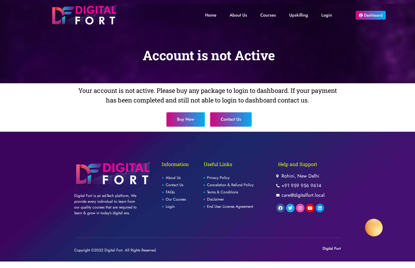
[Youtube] (310, 208)
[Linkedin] (320, 208)
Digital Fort (332, 248)
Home (210, 15)
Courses (268, 15)
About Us (238, 15)
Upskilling (298, 15)
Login (326, 15)
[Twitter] (290, 208)
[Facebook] (280, 208)
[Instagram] (300, 208)
